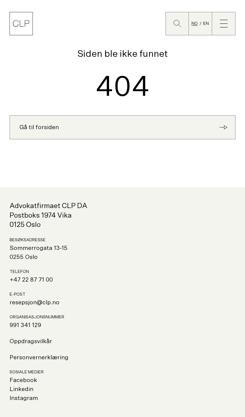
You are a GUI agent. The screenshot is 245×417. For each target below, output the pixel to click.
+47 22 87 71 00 (31, 280)
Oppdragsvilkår (31, 341)
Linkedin (21, 389)
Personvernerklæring (39, 358)
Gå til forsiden (39, 127)
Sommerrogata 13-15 (39, 248)
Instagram (24, 398)
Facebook (23, 380)
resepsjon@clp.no (34, 303)
